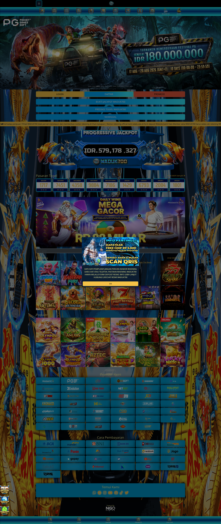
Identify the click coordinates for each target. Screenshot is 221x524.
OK (110, 283)
